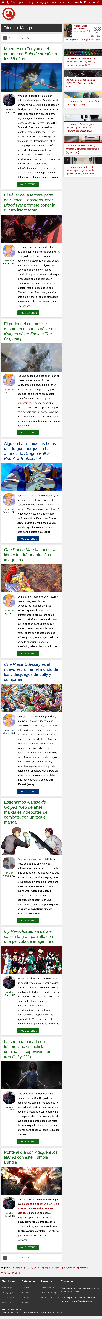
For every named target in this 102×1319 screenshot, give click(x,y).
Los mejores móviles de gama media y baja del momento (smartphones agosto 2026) (80, 127)
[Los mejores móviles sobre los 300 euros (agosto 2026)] (83, 94)
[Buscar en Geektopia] (98, 2)
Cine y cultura (8, 1297)
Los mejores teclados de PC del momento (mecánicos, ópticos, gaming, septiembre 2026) (81, 61)
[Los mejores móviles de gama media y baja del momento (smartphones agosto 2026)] (83, 117)
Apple (47, 1267)
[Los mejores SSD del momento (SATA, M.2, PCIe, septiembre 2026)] (83, 73)
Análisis (25, 1302)
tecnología (84, 40)
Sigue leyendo (28, 184)
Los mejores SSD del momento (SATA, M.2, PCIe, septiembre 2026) (80, 83)
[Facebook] (81, 2)
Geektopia (16, 2)
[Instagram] (85, 2)
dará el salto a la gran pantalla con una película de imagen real (29, 936)
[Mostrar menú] (3, 2)
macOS (6, 1273)
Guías (62, 2)
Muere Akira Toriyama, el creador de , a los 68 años (30, 53)
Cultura (54, 2)
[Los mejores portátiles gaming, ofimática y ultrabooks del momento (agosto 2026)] (83, 139)
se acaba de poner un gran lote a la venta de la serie (38, 1208)
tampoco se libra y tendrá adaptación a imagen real (30, 554)
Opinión (25, 1297)
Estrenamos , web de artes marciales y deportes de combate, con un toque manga (26, 812)
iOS (27, 1267)
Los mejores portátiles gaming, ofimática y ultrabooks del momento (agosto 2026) (82, 149)
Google (37, 1267)
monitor (9, 109)
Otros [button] (70, 2)
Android (18, 1267)
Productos (7, 1302)
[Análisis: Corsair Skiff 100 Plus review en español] (68, 31)
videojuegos (95, 40)
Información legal (49, 1292)
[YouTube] (89, 2)
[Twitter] (94, 2)
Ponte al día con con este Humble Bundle (31, 1157)
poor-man (9, 260)
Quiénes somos (48, 1287)
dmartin (9, 873)
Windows (83, 1267)
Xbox (57, 1267)
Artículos (26, 1292)
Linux (17, 1273)
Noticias (25, 1287)
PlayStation (69, 1267)
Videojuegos (43, 2)
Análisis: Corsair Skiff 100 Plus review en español (82, 28)
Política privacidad (50, 1297)
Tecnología (30, 2)
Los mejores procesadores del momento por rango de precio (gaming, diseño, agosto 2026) (80, 170)
